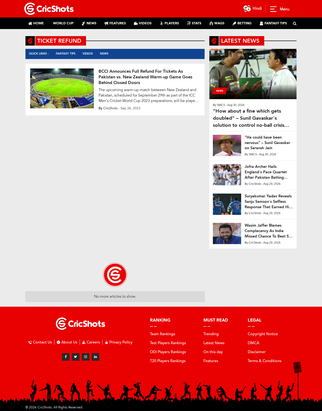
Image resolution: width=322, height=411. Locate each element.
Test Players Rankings (168, 342)
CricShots (110, 108)
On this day (213, 351)
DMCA (253, 342)
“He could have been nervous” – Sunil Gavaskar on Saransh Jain (267, 143)
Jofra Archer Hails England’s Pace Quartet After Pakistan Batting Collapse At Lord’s (266, 172)
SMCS (221, 105)
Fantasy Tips (65, 53)
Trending (211, 333)
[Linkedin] (95, 357)
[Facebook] (66, 357)
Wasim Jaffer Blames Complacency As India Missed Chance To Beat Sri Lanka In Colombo (268, 231)
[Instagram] (85, 357)
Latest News (213, 342)
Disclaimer (257, 351)
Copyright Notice (263, 333)
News (104, 53)
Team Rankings (162, 333)
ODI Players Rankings (168, 351)
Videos (88, 53)
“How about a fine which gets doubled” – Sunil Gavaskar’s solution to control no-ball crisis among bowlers (248, 118)
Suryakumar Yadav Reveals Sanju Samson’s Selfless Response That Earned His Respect (268, 202)
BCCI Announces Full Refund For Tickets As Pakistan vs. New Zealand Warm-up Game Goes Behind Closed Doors (145, 76)
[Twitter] (75, 357)
